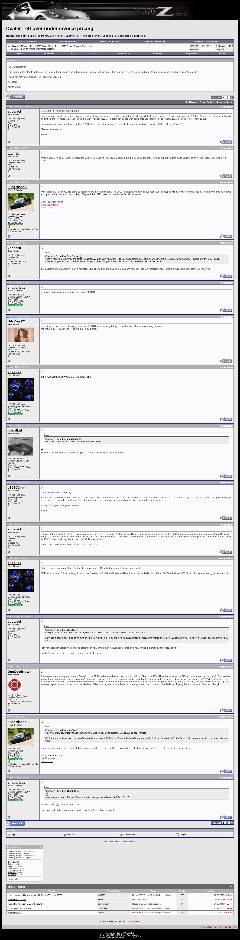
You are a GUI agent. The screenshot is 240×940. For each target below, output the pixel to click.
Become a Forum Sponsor (206, 41)
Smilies (11, 864)
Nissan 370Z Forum (19, 46)
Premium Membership (155, 41)
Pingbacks (12, 872)
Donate (93, 54)
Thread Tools (206, 102)
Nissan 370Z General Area (41, 46)
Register (19, 54)
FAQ (73, 54)
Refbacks (12, 875)
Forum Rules (13, 879)
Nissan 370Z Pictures (110, 41)
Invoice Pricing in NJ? (17, 899)
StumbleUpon (129, 835)
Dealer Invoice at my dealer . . (20, 908)
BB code (11, 862)
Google (183, 835)
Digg (13, 835)
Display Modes (223, 102)
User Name (195, 46)
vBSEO (129, 937)
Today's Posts (191, 54)
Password (194, 49)
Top (235, 927)
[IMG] (10, 866)
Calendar (157, 54)
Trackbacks (13, 870)
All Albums (49, 54)
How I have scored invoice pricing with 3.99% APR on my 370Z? (35, 895)
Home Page (218, 927)
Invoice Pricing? (14, 913)
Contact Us (205, 927)
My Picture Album (68, 41)
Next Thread (128, 841)
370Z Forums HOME (28, 41)
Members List (124, 54)
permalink (227, 106)
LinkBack (190, 102)
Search (222, 54)
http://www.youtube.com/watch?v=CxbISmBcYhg (66, 377)
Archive (228, 927)
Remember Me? (226, 46)
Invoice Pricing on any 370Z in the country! (26, 904)
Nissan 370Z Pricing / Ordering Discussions (74, 46)
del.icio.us (71, 835)
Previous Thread (114, 841)
